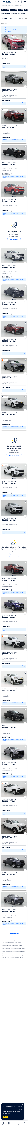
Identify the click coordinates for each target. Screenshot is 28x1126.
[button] (5, 10)
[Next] (25, 42)
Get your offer (14, 239)
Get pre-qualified (14, 456)
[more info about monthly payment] (11, 63)
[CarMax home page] (6, 2)
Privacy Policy (8, 1111)
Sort (11, 18)
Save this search (9, 27)
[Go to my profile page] (24, 1)
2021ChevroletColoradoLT (9, 339)
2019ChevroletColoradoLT (9, 52)
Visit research (14, 555)
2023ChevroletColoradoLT (9, 836)
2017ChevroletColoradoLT (9, 481)
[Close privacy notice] (22, 1104)
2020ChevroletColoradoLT (9, 162)
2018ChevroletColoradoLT (9, 725)
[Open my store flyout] (16, 1)
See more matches (14, 933)
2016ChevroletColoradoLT (9, 199)
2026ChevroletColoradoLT (9, 126)
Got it (5, 1116)
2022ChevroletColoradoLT (9, 89)
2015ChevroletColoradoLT (9, 615)
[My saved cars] (19, 1)
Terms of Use (6, 1113)
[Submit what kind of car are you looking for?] (24, 5)
